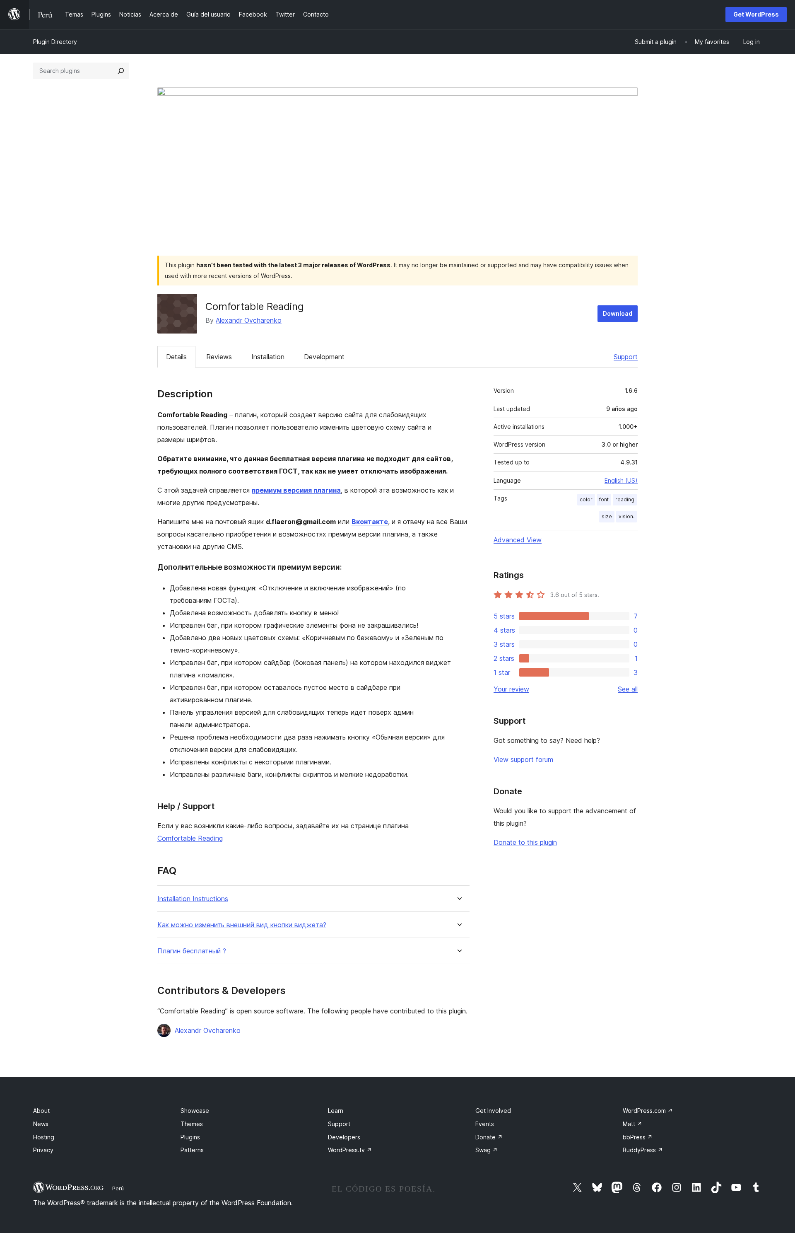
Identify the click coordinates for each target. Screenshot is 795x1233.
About (41, 1110)
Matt (632, 1123)
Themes (192, 1123)
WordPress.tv (350, 1149)
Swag (486, 1149)
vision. (626, 516)
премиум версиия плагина (296, 490)
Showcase (195, 1110)
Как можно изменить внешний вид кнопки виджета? (241, 925)
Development (324, 357)
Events (484, 1123)
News (40, 1123)
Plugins (190, 1137)
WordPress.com (648, 1110)
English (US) (621, 480)
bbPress (638, 1137)
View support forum (523, 759)
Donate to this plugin (525, 842)
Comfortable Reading (190, 838)
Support (626, 357)
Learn (335, 1110)
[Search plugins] (121, 71)
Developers (344, 1137)
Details (176, 357)
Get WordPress (756, 14)
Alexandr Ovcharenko (249, 320)
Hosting (43, 1137)
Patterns (192, 1149)
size (607, 516)
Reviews (219, 357)
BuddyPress (643, 1149)
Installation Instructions (192, 899)
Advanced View (518, 540)
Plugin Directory (55, 41)
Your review (511, 689)
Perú (118, 1188)
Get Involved (493, 1110)
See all (628, 689)
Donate (489, 1137)
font (604, 499)
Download (617, 313)
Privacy (43, 1149)
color (586, 499)
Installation (267, 357)
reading (624, 499)
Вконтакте (370, 521)
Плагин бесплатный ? (191, 951)
